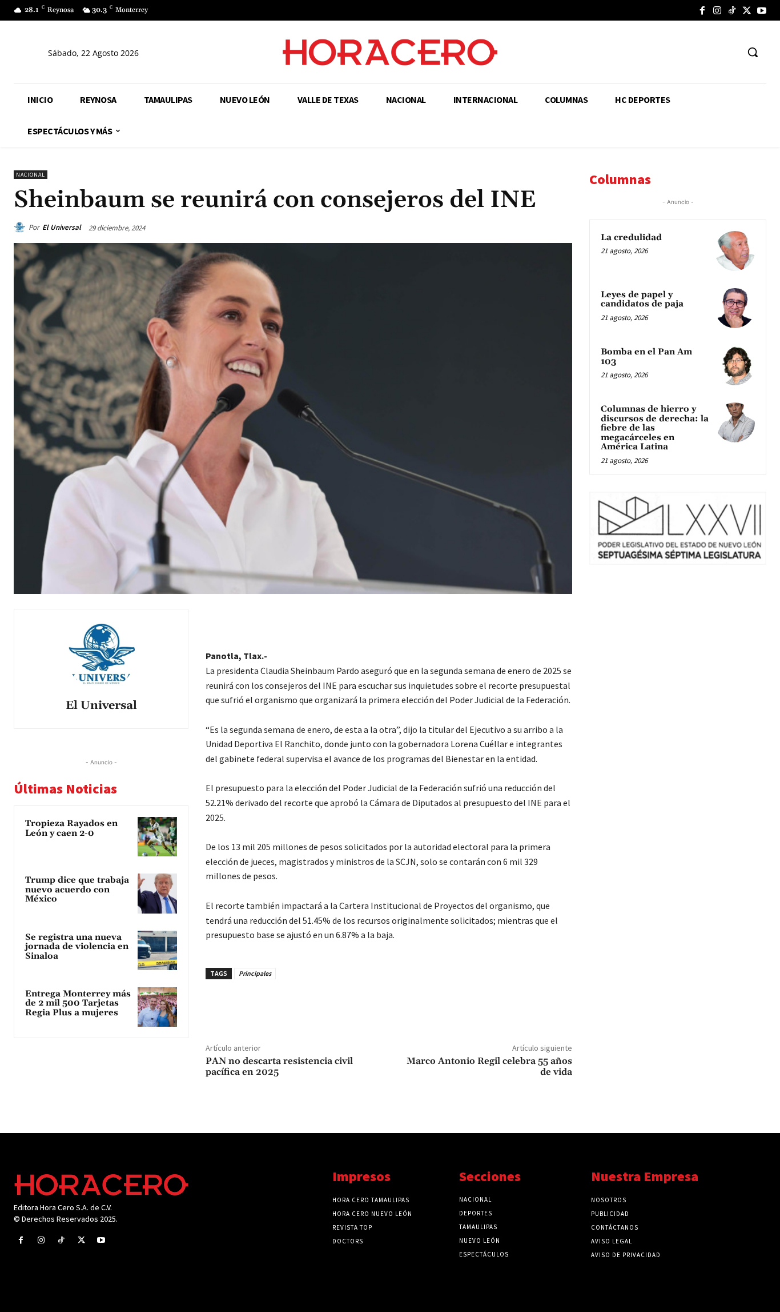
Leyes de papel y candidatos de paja (642, 299)
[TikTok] (732, 10)
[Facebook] (702, 10)
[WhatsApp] (480, 620)
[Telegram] (507, 620)
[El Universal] (21, 227)
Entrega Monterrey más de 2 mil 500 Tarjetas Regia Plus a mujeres (78, 1003)
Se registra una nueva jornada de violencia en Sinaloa (76, 947)
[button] (752, 52)
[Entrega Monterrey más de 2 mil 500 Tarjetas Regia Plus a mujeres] (157, 1007)
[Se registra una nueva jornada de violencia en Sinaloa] (157, 950)
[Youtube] (761, 10)
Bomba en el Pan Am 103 (646, 356)
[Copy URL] (533, 620)
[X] (746, 10)
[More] (560, 620)
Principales (255, 973)
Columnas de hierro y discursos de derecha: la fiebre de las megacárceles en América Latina (655, 428)
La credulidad (631, 237)
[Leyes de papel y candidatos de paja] (735, 308)
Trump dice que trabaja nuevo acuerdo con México (77, 889)
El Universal (61, 227)
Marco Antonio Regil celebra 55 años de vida (489, 1066)
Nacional (30, 174)
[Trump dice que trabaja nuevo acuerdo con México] (157, 893)
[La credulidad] (735, 251)
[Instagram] (717, 10)
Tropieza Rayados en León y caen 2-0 (71, 828)
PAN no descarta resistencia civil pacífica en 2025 (279, 1066)
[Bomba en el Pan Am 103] (735, 365)
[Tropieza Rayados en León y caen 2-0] (157, 836)
